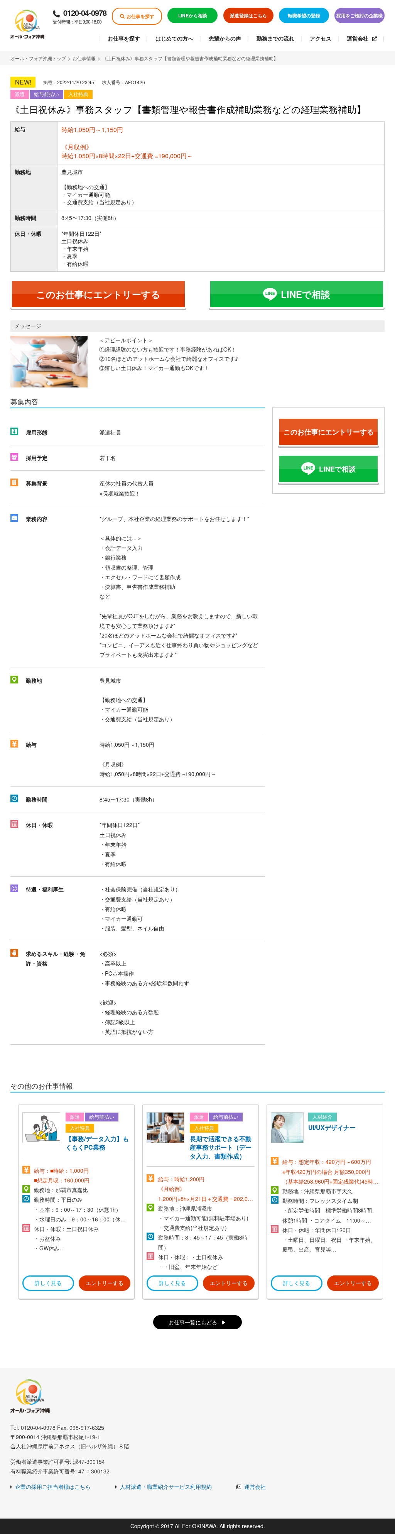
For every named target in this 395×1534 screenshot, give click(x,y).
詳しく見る (48, 1283)
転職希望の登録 (304, 15)
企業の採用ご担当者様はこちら (53, 1486)
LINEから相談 (192, 15)
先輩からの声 (225, 38)
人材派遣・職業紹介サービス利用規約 (166, 1486)
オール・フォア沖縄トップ (38, 58)
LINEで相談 (305, 294)
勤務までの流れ (275, 38)
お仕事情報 (84, 58)
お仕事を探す (140, 16)
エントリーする (104, 1283)
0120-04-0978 (79, 16)
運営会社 (357, 38)
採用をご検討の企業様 (359, 15)
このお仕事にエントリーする (98, 294)
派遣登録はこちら (248, 15)
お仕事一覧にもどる (193, 1322)
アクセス (320, 38)
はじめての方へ (174, 38)
